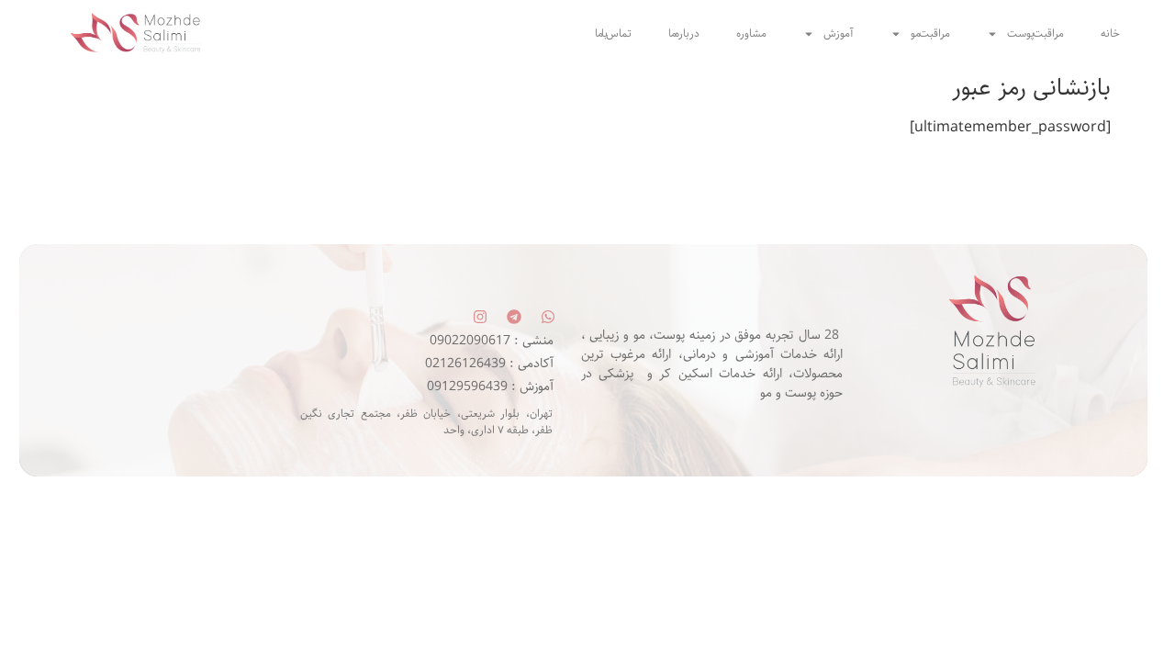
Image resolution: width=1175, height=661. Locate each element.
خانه (1110, 33)
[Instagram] (480, 316)
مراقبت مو (930, 33)
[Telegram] (514, 316)
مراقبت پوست (1035, 33)
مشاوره (751, 33)
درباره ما (683, 33)
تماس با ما (613, 33)
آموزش (838, 33)
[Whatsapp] (548, 316)
